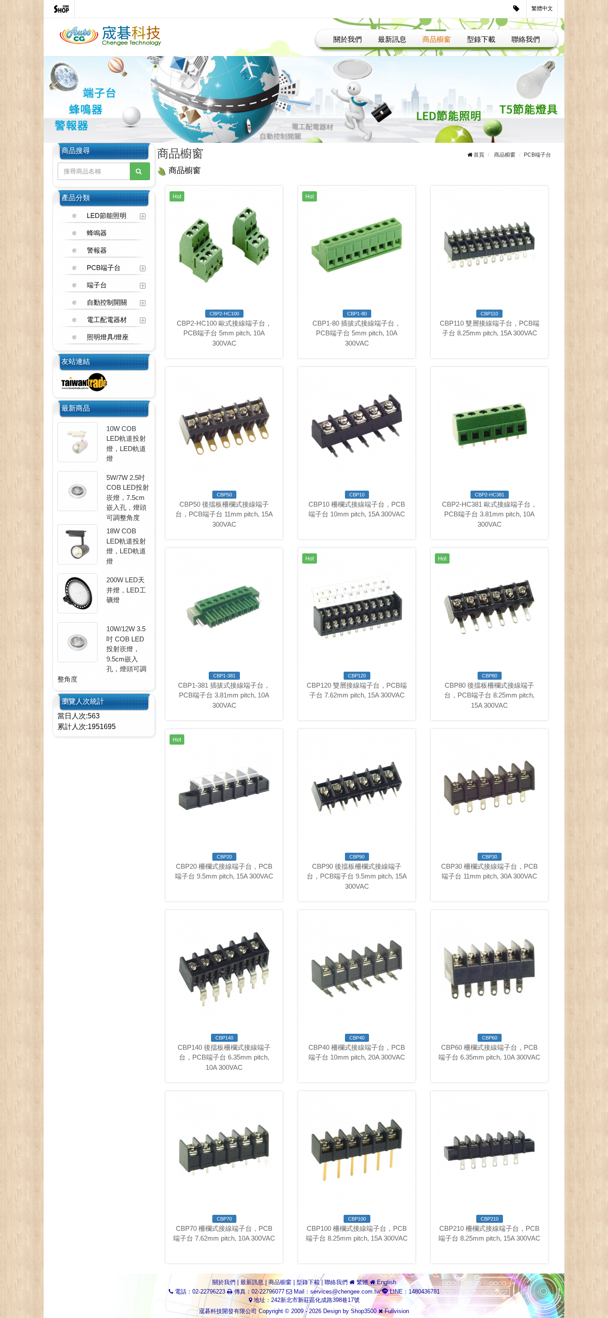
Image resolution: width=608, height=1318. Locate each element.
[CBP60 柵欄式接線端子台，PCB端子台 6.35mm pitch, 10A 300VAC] (489, 969)
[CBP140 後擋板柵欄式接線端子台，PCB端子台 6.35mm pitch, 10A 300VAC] (224, 969)
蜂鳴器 (97, 233)
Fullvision (397, 1311)
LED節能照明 (106, 215)
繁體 (362, 1282)
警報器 (97, 250)
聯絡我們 (525, 39)
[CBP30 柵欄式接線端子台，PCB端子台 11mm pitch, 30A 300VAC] (489, 788)
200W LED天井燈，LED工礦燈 (126, 590)
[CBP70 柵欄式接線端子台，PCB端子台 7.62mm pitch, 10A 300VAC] (224, 1150)
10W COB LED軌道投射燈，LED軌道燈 (126, 444)
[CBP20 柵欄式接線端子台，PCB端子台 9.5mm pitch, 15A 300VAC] (224, 788)
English (386, 1282)
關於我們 (347, 39)
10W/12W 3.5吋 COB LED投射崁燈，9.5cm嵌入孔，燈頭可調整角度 (101, 654)
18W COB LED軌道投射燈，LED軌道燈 (126, 546)
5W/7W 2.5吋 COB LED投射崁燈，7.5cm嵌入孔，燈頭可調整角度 (127, 497)
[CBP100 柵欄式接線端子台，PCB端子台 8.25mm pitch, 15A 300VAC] (356, 1150)
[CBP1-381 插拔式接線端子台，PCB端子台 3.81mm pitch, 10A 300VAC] (224, 606)
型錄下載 (481, 39)
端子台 (97, 285)
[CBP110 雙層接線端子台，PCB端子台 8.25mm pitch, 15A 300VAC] (489, 244)
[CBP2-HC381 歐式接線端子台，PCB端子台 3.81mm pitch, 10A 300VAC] (489, 425)
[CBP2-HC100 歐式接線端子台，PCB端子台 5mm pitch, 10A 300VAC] (224, 244)
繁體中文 (542, 8)
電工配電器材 (107, 319)
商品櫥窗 (436, 39)
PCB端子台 (104, 267)
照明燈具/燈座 (108, 337)
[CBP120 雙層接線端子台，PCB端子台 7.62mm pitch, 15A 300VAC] (356, 606)
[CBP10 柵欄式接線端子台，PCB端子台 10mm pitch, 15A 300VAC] (356, 425)
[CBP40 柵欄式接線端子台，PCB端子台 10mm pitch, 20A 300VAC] (356, 969)
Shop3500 (364, 1311)
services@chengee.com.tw (345, 1291)
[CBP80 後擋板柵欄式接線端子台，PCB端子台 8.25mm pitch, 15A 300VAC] (489, 606)
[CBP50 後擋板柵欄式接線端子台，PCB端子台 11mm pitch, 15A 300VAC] (224, 425)
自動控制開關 (107, 302)
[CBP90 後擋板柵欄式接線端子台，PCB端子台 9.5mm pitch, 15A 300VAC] (356, 788)
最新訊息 (392, 39)
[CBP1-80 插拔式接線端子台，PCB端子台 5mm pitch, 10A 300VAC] (356, 244)
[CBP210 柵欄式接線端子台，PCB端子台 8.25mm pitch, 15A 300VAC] (489, 1150)
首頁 (479, 155)
